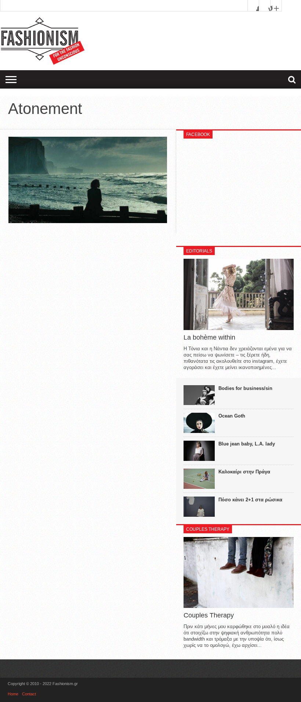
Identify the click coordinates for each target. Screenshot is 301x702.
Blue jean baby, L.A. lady (246, 444)
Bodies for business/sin (245, 388)
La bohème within (209, 337)
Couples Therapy (209, 615)
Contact (29, 694)
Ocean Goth (231, 416)
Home (13, 694)
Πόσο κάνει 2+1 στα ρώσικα (250, 499)
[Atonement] (87, 221)
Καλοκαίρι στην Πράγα (244, 471)
